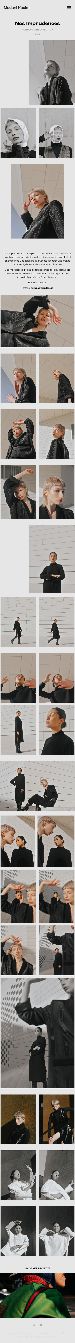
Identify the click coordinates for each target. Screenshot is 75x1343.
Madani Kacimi (17, 7)
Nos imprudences (43, 287)
